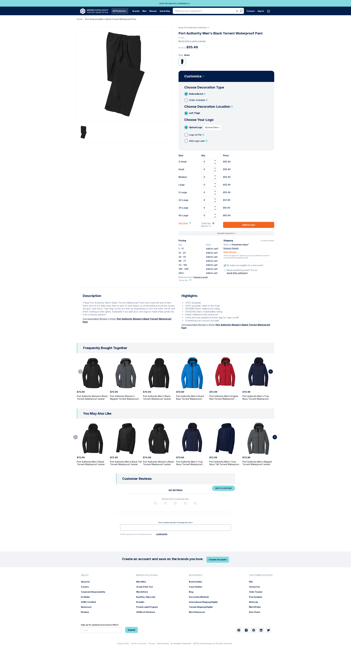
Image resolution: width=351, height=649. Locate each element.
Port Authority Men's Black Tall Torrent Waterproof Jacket (126, 463)
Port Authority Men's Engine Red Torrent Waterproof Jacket (223, 399)
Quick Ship (165, 11)
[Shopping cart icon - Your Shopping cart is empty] (269, 14)
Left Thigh (194, 113)
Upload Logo (195, 127)
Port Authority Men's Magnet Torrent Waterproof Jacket (257, 463)
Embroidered (196, 93)
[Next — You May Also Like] (275, 437)
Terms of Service (139, 643)
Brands (136, 11)
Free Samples (257, 597)
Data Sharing (163, 643)
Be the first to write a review (192, 41)
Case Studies (197, 587)
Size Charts (256, 612)
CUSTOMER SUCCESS (261, 575)
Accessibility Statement (181, 643)
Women (153, 11)
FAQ (252, 582)
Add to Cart (248, 225)
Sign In (260, 11)
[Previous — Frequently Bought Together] (80, 371)
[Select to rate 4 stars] (185, 503)
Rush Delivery (230, 252)
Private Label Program (148, 607)
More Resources (198, 612)
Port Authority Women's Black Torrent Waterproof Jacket (92, 397)
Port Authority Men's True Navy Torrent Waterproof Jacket (255, 399)
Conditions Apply (267, 241)
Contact (251, 11)
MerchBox (142, 582)
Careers (86, 587)
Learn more (161, 534)
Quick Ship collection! (237, 273)
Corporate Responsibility (94, 592)
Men (144, 11)
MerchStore (143, 592)
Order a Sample (197, 100)
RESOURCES (195, 575)
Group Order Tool (146, 587)
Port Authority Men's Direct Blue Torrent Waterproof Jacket (190, 399)
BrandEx (141, 602)
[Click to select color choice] (182, 61)
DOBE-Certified (90, 602)
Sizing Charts (123, 643)
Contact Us (256, 587)
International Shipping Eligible (205, 602)
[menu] (93, 594)
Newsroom (88, 607)
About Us (87, 582)
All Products (119, 11)
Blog (192, 592)
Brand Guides (197, 582)
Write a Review (223, 488)
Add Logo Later (197, 141)
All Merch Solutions (147, 612)
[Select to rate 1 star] (155, 503)
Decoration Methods (200, 597)
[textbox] (175, 527)
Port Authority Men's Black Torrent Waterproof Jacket (157, 397)
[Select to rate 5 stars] (195, 503)
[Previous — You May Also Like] (75, 437)
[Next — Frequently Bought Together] (270, 371)
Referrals (255, 602)
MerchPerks (256, 607)
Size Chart (183, 223)
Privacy (151, 643)
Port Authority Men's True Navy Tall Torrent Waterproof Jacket (224, 464)
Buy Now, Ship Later (147, 597)
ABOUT (85, 575)
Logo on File (195, 134)
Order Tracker (257, 592)
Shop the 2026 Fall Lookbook (173, 4)
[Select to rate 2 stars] (165, 503)
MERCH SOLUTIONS (147, 575)
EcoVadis (87, 597)
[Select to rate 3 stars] (175, 503)
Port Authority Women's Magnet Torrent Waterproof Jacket (124, 399)
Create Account (218, 559)
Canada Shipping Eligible (202, 607)
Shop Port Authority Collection (193, 27)
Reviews (86, 612)
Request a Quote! (201, 277)
